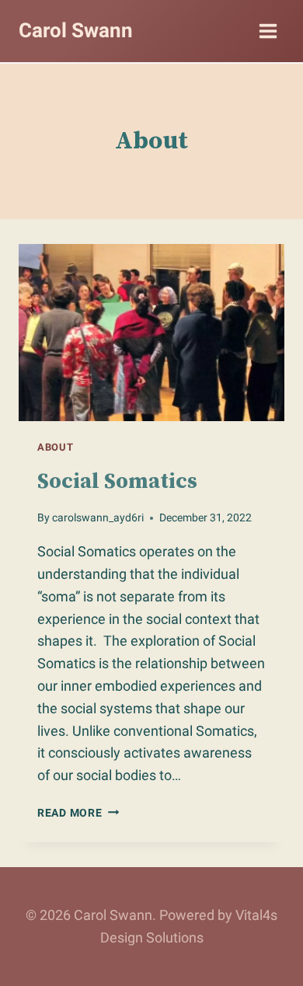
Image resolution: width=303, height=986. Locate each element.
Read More (78, 813)
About (55, 447)
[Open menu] (267, 30)
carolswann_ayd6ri (98, 517)
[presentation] (151, 332)
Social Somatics (117, 481)
